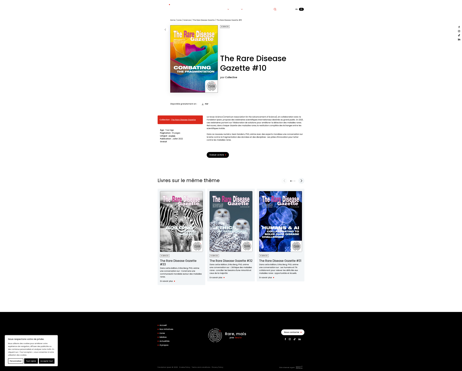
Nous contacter (291, 332)
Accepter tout (46, 361)
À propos (265, 9)
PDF (206, 104)
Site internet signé (287, 367)
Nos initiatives (210, 9)
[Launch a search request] (275, 9)
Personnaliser (16, 361)
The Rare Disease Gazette (204, 20)
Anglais (172, 135)
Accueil (195, 9)
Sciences (187, 20)
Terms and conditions (201, 367)
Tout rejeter (31, 361)
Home (172, 20)
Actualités (252, 9)
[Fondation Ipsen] (164, 9)
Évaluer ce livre (217, 154)
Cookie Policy (184, 367)
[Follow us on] (459, 27)
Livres (224, 9)
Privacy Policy (217, 367)
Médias (236, 9)
